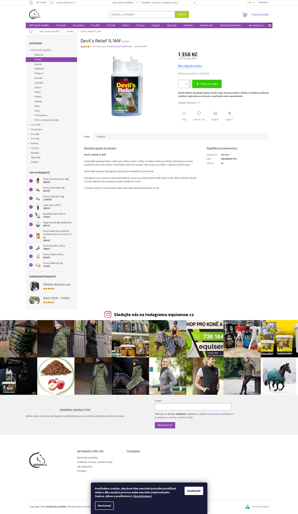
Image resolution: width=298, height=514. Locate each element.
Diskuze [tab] (101, 136)
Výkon (37, 92)
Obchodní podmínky (123, 2)
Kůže (37, 106)
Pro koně (35, 125)
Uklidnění (39, 68)
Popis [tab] (87, 136)
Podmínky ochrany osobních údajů (159, 2)
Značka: (140, 46)
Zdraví (37, 87)
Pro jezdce (36, 129)
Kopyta (38, 64)
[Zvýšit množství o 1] (190, 82)
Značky (34, 162)
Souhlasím (194, 491)
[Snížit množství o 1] (190, 86)
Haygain (35, 153)
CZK (249, 2)
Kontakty (81, 471)
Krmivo (34, 143)
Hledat (182, 14)
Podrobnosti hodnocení (119, 46)
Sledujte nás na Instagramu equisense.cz (154, 315)
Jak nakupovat (84, 466)
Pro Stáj (35, 138)
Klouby (38, 59)
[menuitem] (39, 25)
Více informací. (142, 496)
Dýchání (38, 78)
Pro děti (35, 134)
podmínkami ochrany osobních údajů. (174, 417)
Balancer (38, 55)
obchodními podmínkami (219, 414)
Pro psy (35, 148)
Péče (37, 111)
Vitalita (37, 97)
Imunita (38, 101)
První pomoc (40, 115)
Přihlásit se (165, 425)
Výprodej (35, 157)
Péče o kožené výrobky (46, 120)
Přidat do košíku (209, 83)
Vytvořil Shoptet (260, 506)
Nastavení (104, 506)
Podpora (38, 73)
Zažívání (38, 83)
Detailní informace (187, 103)
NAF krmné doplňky (41, 50)
